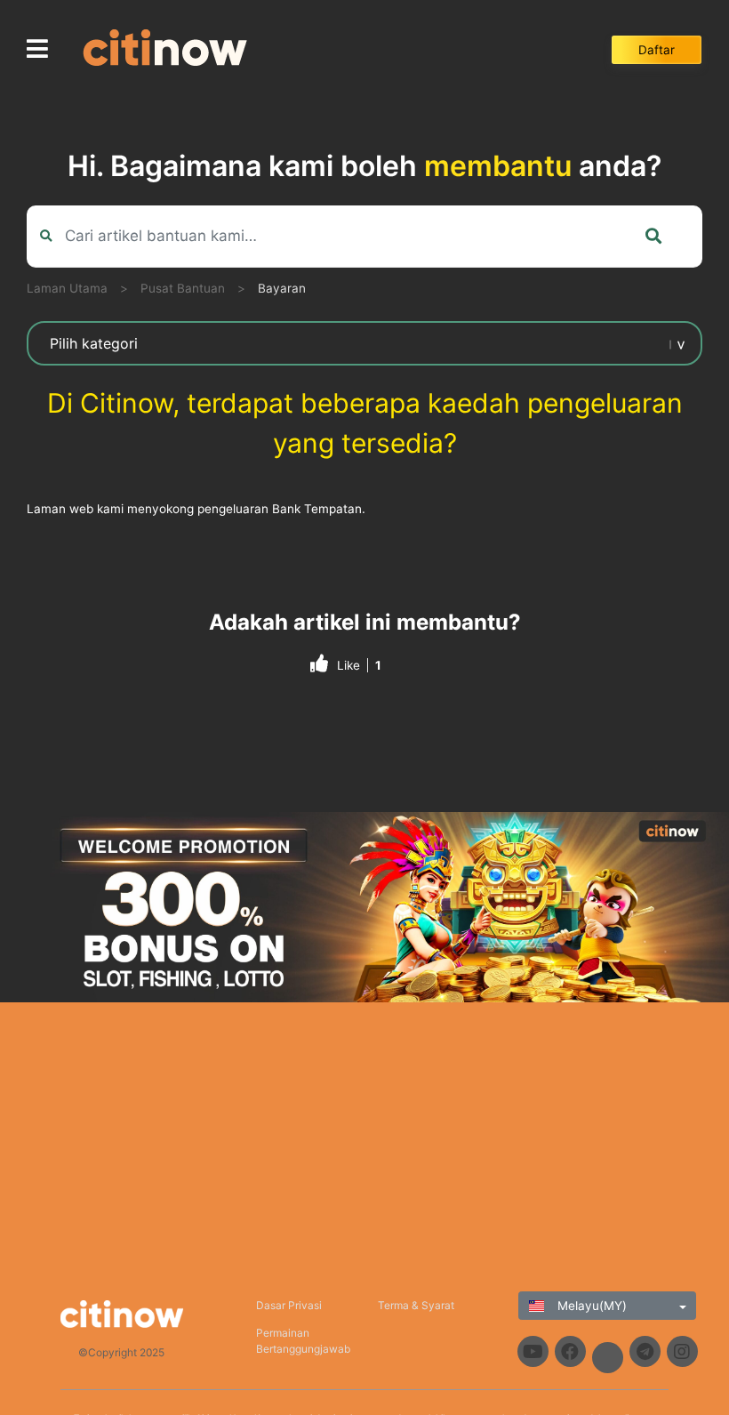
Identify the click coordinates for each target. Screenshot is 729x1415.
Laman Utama (67, 288)
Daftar (656, 50)
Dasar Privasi (289, 1305)
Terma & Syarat (416, 1305)
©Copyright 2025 (121, 1352)
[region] (364, 907)
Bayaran (282, 288)
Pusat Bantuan (182, 288)
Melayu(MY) (590, 1305)
